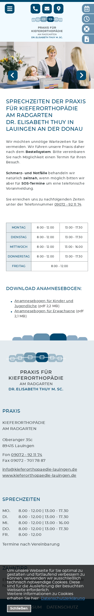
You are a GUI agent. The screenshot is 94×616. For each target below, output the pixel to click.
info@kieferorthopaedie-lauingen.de (39, 469)
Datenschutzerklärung (63, 598)
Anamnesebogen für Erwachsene (44, 311)
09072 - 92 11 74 (67, 204)
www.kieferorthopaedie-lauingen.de (39, 476)
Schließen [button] (19, 608)
